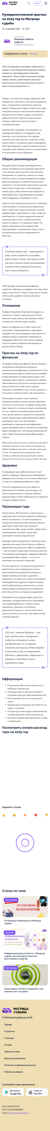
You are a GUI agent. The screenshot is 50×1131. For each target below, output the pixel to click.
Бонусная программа (15, 1058)
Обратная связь (12, 1051)
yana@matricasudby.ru (18, 1113)
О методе (9, 1038)
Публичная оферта (13, 1072)
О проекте (9, 1031)
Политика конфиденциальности (20, 1065)
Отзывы (8, 1045)
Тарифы (8, 1024)
